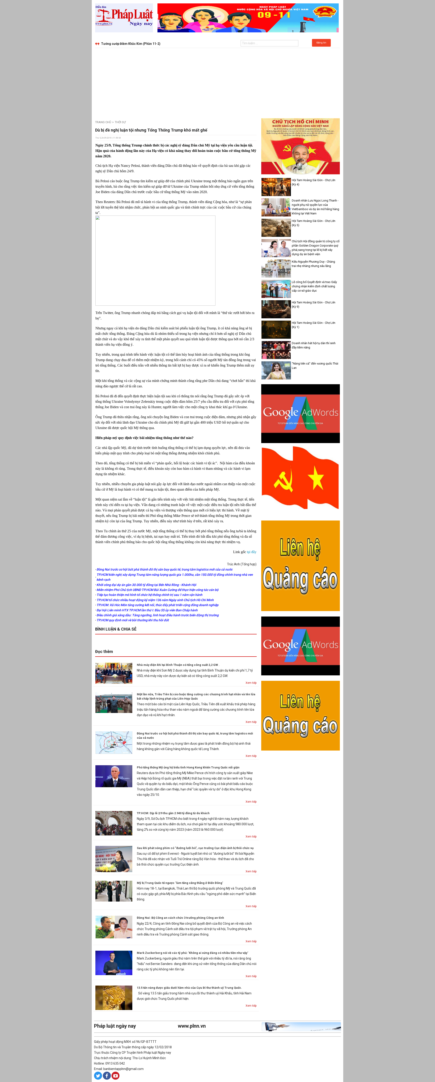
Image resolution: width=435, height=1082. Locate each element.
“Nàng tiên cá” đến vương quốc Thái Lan (315, 365)
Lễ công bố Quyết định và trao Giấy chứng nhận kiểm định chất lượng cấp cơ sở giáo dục (314, 286)
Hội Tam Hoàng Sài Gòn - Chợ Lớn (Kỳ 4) (313, 182)
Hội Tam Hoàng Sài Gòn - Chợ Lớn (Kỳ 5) (313, 223)
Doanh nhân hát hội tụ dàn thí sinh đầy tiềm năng (314, 345)
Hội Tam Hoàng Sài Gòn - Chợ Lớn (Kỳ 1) (313, 325)
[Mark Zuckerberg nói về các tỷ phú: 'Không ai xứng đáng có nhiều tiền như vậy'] (113, 962)
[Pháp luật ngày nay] (124, 17)
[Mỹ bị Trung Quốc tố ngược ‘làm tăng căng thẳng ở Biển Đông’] (113, 891)
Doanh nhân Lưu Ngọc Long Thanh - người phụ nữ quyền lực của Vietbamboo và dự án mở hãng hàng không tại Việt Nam (315, 207)
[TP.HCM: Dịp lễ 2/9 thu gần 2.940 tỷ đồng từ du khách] (113, 823)
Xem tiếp (251, 682)
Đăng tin (321, 42)
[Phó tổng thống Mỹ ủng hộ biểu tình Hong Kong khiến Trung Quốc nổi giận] (113, 776)
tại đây (251, 552)
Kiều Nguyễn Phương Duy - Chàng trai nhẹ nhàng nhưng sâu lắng (313, 264)
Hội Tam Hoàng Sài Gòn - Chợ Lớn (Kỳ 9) (313, 304)
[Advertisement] (217, 82)
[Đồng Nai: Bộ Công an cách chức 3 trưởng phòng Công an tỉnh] (113, 926)
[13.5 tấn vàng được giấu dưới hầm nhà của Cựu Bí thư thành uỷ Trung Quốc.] (113, 997)
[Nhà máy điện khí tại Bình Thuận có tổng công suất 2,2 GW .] (113, 673)
